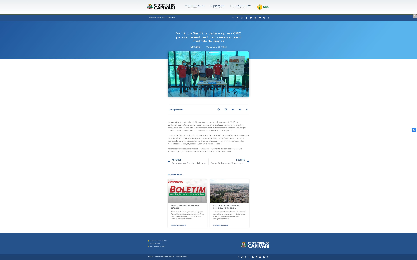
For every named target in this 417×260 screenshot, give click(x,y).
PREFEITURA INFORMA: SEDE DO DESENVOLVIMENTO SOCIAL (226, 207)
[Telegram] (251, 17)
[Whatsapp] (268, 17)
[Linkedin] (255, 17)
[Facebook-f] (233, 17)
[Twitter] (237, 17)
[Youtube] (259, 17)
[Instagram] (242, 17)
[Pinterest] (264, 17)
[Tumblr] (246, 17)
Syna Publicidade (181, 257)
